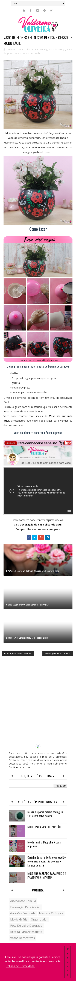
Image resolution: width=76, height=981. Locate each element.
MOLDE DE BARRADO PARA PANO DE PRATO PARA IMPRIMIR (46, 875)
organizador (39, 919)
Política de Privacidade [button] (20, 966)
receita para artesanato (26, 932)
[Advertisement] (38, 702)
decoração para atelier (25, 907)
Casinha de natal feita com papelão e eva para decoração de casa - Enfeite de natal (46, 861)
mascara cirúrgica (51, 913)
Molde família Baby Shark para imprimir (44, 844)
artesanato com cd (23, 901)
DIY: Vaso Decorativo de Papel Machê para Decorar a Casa (32, 571)
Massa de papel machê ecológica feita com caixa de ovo (45, 814)
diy (45, 49)
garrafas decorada (22, 913)
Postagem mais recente (17, 653)
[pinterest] (44, 10)
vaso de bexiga (57, 49)
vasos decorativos (33, 53)
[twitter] (51, 10)
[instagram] (37, 10)
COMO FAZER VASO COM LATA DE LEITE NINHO (27, 638)
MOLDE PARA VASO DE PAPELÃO (44, 827)
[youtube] (24, 10)
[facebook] (30, 10)
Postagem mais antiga (58, 653)
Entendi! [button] (68, 962)
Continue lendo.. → (19, 767)
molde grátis (18, 919)
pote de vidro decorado (26, 926)
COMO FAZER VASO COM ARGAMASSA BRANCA (27, 604)
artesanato (37, 49)
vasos (18, 53)
